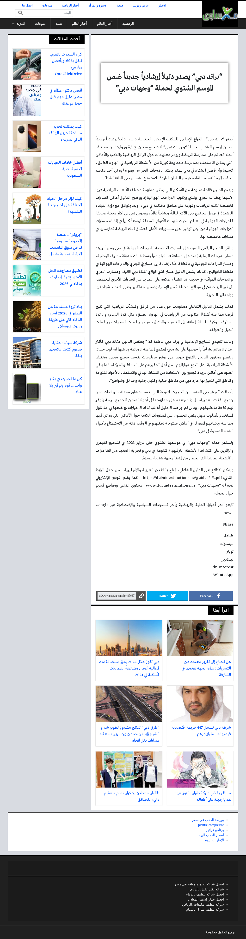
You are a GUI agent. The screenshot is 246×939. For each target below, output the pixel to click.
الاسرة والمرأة (97, 5)
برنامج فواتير (215, 830)
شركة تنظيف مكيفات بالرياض (203, 904)
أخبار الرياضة (70, 5)
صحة (120, 5)
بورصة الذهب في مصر (208, 820)
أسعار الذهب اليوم (211, 835)
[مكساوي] (220, 14)
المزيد (21, 23)
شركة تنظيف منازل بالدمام (205, 909)
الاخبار (162, 5)
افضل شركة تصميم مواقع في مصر (199, 884)
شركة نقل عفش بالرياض (206, 889)
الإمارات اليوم (214, 840)
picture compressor (211, 825)
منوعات (47, 5)
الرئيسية (128, 23)
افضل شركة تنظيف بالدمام (205, 894)
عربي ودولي (141, 5)
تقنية (58, 23)
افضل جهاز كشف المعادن (206, 899)
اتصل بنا (27, 5)
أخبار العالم (104, 23)
